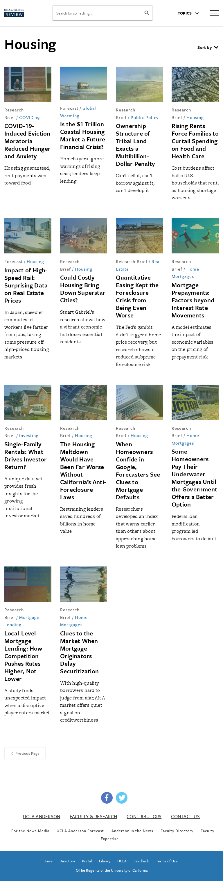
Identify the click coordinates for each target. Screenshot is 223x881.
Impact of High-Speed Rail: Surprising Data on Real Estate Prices (26, 285)
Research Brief (132, 261)
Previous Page (27, 753)
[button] (208, 48)
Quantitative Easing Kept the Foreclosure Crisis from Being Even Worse (137, 296)
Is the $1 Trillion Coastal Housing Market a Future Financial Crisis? (82, 135)
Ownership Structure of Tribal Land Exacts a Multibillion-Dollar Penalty (135, 144)
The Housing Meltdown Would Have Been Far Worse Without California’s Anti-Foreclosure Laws (83, 470)
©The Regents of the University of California (112, 870)
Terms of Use (167, 861)
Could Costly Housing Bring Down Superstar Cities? (82, 288)
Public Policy (145, 117)
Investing (29, 435)
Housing (195, 117)
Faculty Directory (177, 831)
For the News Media (30, 831)
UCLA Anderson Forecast (80, 831)
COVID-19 (29, 117)
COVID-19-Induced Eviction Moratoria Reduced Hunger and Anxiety (27, 140)
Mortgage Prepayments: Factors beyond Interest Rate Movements (193, 299)
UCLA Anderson (41, 816)
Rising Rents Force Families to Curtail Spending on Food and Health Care (195, 140)
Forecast (69, 108)
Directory (67, 861)
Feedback (141, 861)
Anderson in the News (132, 831)
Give (49, 861)
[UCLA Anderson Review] (22, 13)
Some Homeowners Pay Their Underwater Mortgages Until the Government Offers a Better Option (194, 478)
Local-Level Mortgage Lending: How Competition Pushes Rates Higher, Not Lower (23, 656)
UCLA (122, 861)
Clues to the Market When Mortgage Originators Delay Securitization (79, 652)
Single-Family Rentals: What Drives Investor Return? (25, 455)
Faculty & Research (93, 816)
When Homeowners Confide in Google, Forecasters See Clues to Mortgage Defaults (138, 470)
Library (104, 861)
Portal (87, 861)
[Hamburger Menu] (214, 12)
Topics (185, 13)
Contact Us (185, 816)
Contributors (144, 816)
